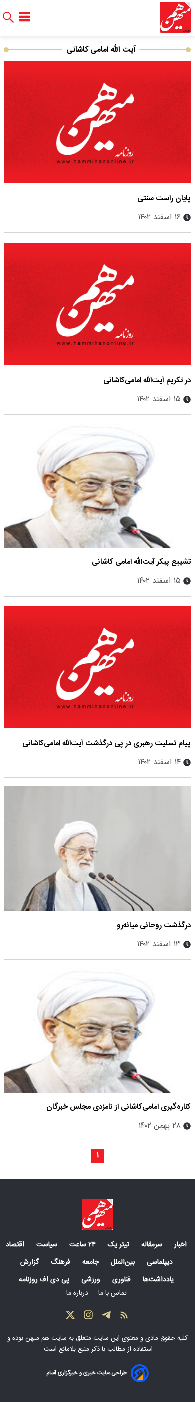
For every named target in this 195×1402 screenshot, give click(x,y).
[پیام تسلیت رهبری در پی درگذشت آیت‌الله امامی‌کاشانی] (97, 667)
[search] (8, 17)
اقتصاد (16, 1245)
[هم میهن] (175, 17)
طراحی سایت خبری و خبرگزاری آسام (86, 1373)
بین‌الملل (124, 1262)
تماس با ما (113, 1293)
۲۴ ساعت (84, 1245)
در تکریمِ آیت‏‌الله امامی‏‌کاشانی (147, 380)
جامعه (91, 1262)
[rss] (125, 1317)
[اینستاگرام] (89, 1317)
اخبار (181, 1245)
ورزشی (92, 1280)
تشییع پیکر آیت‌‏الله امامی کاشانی (141, 562)
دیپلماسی (161, 1262)
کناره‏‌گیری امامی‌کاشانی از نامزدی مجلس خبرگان (118, 1107)
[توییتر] (71, 1317)
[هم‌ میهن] (97, 1214)
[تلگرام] (107, 1317)
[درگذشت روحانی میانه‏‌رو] (97, 848)
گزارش (30, 1262)
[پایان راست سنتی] (97, 122)
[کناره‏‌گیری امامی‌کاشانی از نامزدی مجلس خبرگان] (97, 1030)
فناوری (122, 1280)
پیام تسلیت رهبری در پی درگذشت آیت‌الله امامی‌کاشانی (106, 743)
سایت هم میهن (46, 1338)
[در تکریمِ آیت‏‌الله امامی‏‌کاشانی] (97, 303)
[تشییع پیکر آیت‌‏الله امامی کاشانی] (97, 485)
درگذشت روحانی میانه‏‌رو (154, 925)
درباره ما (78, 1293)
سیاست (48, 1245)
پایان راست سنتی (164, 198)
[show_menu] (24, 17)
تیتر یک (120, 1245)
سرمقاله (153, 1245)
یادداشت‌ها (159, 1280)
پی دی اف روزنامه (45, 1280)
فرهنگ (61, 1262)
